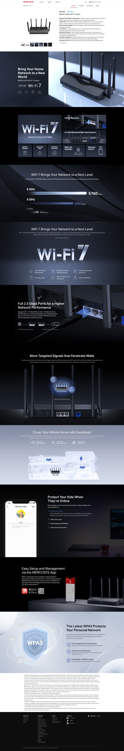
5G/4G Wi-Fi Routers (42, 734)
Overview (73, 5)
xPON (39, 738)
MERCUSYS (28, 1)
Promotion (54, 719)
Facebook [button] (72, 718)
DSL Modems (41, 732)
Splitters (40, 740)
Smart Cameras (41, 722)
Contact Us (26, 719)
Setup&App (81, 5)
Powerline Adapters (42, 726)
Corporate (25, 717)
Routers (25, 5)
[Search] (86, 2)
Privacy (25, 722)
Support (97, 5)
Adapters (40, 728)
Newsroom (54, 717)
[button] (53, 45)
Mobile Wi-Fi (41, 736)
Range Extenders (42, 724)
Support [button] (50, 2)
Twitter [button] (71, 720)
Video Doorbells (42, 742)
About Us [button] (57, 2)
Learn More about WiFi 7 (62, 238)
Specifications (90, 5)
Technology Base (56, 722)
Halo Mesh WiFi (41, 719)
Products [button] (41, 2)
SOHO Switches (41, 730)
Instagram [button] (72, 723)
